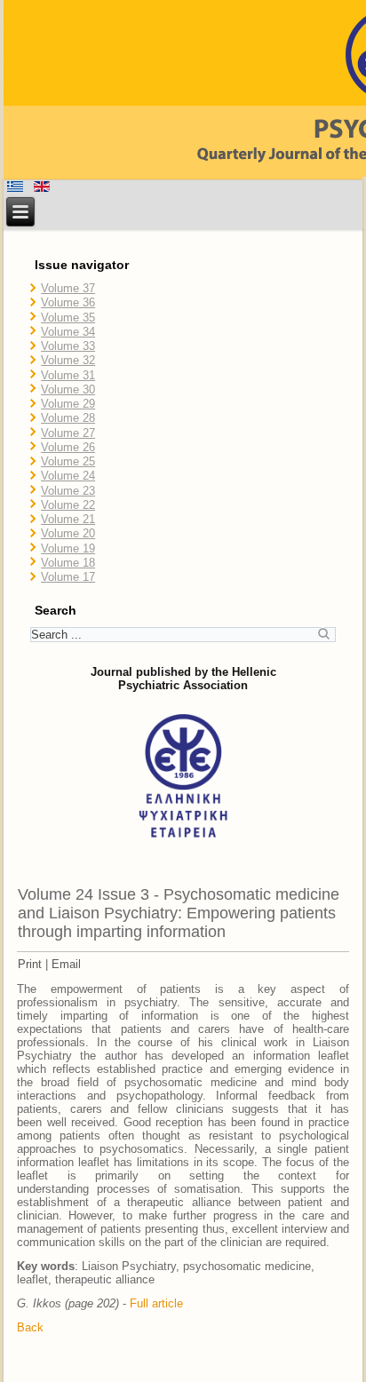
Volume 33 (68, 346)
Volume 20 (68, 533)
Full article (156, 1303)
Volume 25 (68, 461)
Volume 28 (68, 418)
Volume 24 (68, 475)
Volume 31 (68, 375)
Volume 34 (68, 331)
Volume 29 (68, 403)
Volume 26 (68, 447)
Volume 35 (68, 317)
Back (30, 1327)
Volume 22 (68, 505)
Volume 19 (68, 548)
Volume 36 (68, 302)
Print (30, 964)
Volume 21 (68, 519)
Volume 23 (68, 490)
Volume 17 (68, 577)
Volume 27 (68, 433)
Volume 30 (68, 389)
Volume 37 (68, 288)
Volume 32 (68, 360)
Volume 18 (68, 562)
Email (66, 964)
